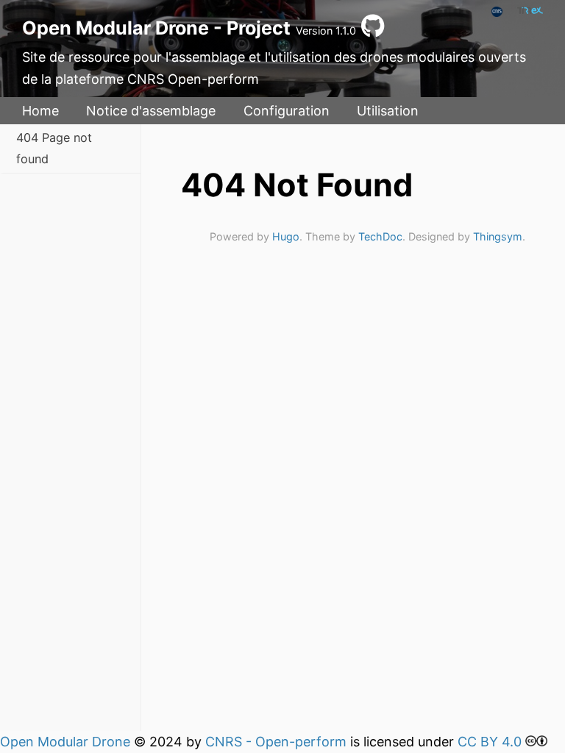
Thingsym (497, 236)
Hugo (285, 236)
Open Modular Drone (65, 741)
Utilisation (388, 110)
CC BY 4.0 (490, 741)
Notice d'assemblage (151, 110)
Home (40, 110)
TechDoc (380, 236)
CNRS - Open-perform (276, 741)
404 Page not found (54, 148)
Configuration (287, 110)
